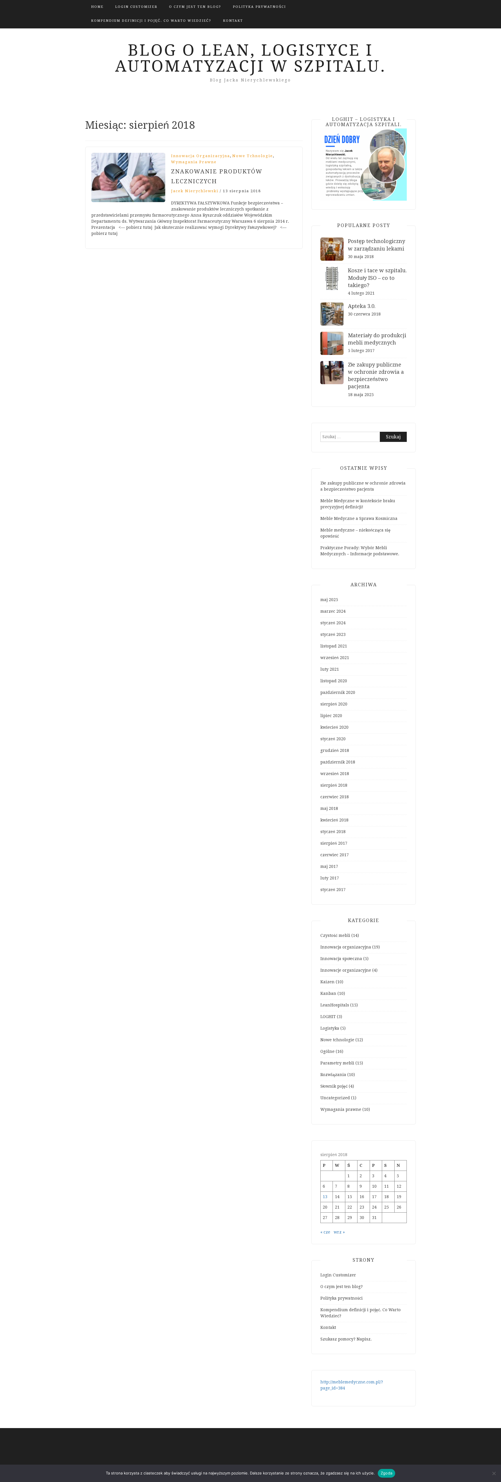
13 (325, 1196)
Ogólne (327, 1051)
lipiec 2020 (331, 715)
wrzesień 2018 (334, 773)
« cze (325, 1232)
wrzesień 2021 (334, 657)
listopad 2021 (333, 646)
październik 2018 (337, 762)
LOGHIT (328, 1016)
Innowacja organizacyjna (200, 156)
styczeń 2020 (333, 739)
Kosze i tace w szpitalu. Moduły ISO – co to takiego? (377, 277)
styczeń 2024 (333, 623)
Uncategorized (335, 1097)
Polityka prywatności (259, 7)
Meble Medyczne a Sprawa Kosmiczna (358, 518)
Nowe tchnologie (252, 156)
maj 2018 (329, 808)
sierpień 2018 (333, 785)
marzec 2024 (333, 611)
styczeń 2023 (333, 634)
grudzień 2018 (334, 750)
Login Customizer (136, 7)
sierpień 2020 (333, 704)
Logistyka (329, 1028)
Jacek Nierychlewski (194, 191)
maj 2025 (329, 599)
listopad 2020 (333, 681)
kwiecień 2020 (334, 727)
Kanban (328, 993)
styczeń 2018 (333, 831)
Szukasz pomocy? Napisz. (346, 1339)
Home (97, 7)
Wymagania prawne (194, 162)
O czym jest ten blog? (195, 7)
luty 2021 (329, 669)
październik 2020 (337, 692)
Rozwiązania (333, 1074)
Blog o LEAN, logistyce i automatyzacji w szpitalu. (250, 58)
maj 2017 (329, 866)
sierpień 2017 (333, 843)
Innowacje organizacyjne (345, 970)
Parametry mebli (337, 1063)
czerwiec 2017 (334, 854)
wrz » (339, 1232)
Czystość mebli (335, 935)
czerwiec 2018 (334, 796)
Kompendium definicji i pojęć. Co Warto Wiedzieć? (151, 21)
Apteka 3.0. (361, 306)
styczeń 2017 (333, 889)
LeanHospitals (334, 1005)
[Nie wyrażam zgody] (494, 1473)
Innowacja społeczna (341, 958)
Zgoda (386, 1473)
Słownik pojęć (334, 1086)
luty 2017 (329, 878)
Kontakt (233, 21)
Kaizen (327, 981)
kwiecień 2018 (334, 820)
